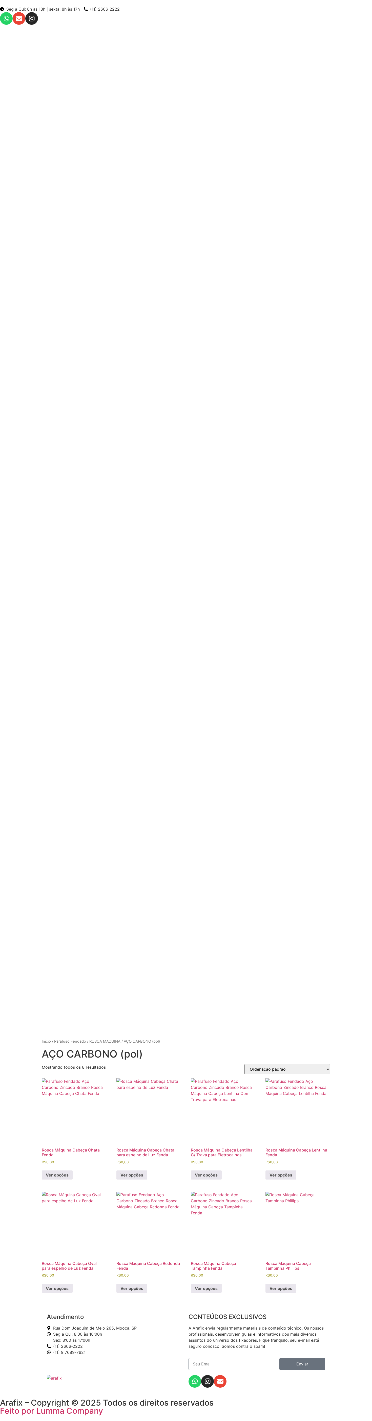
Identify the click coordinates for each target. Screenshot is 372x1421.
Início (46, 1041)
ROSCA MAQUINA (104, 1041)
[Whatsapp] (6, 18)
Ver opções (57, 1175)
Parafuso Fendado (70, 1041)
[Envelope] (19, 18)
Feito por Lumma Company (51, 1411)
